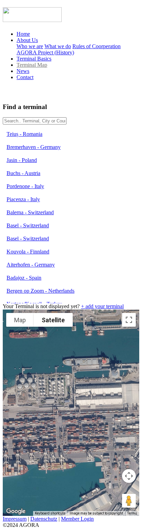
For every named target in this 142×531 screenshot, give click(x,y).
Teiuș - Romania (24, 134)
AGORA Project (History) (45, 52)
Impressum (15, 519)
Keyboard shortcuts (50, 513)
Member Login (77, 519)
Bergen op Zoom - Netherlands (40, 291)
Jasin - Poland (22, 160)
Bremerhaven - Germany (34, 147)
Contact (25, 77)
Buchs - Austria (23, 173)
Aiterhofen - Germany (31, 265)
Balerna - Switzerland (30, 212)
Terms (132, 513)
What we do (57, 46)
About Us (27, 40)
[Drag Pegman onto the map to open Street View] (129, 501)
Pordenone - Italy (25, 186)
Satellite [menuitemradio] (53, 320)
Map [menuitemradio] (20, 320)
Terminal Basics (34, 59)
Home (23, 34)
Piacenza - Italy (23, 199)
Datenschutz (43, 519)
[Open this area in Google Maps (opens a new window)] (15, 511)
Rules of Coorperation (96, 46)
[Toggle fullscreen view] (129, 320)
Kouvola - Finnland (28, 251)
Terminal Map (32, 65)
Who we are (30, 46)
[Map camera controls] (129, 476)
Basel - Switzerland (28, 225)
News (23, 71)
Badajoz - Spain (24, 278)
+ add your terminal (102, 306)
